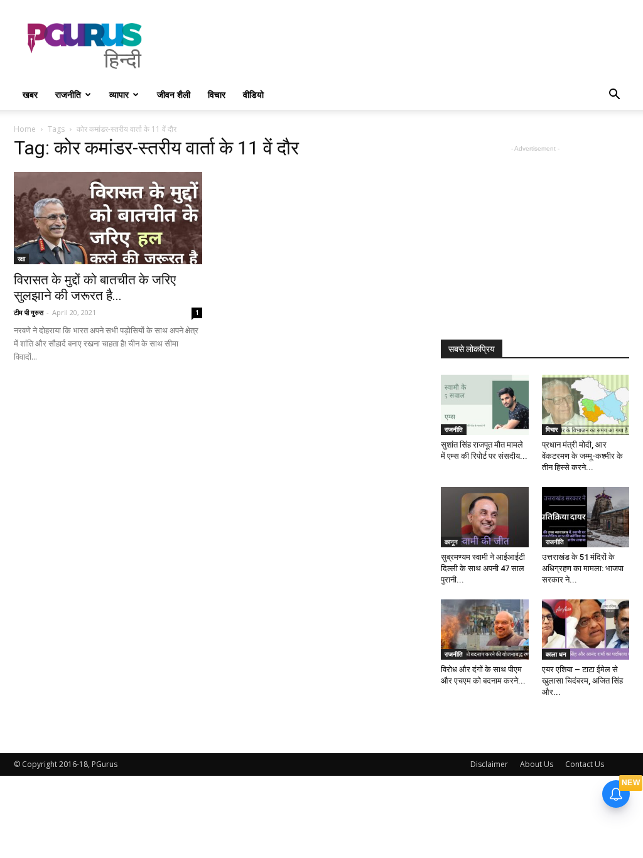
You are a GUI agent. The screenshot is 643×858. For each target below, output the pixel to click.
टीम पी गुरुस (28, 312)
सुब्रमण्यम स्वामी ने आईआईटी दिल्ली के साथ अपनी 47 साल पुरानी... (483, 568)
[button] (614, 96)
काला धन (556, 654)
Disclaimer (489, 764)
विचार (216, 94)
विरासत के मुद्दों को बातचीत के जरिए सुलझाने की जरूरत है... (95, 287)
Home (25, 129)
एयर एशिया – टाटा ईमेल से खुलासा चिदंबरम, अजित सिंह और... (582, 681)
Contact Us (584, 764)
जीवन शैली (173, 94)
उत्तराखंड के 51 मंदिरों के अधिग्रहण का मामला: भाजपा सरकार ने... (583, 568)
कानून (451, 541)
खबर (30, 94)
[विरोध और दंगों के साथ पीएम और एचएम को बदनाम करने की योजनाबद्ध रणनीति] (485, 629)
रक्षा (21, 258)
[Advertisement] (401, 46)
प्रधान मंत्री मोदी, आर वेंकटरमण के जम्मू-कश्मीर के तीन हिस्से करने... (582, 456)
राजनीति (68, 94)
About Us (536, 764)
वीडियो (253, 94)
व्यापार (119, 94)
